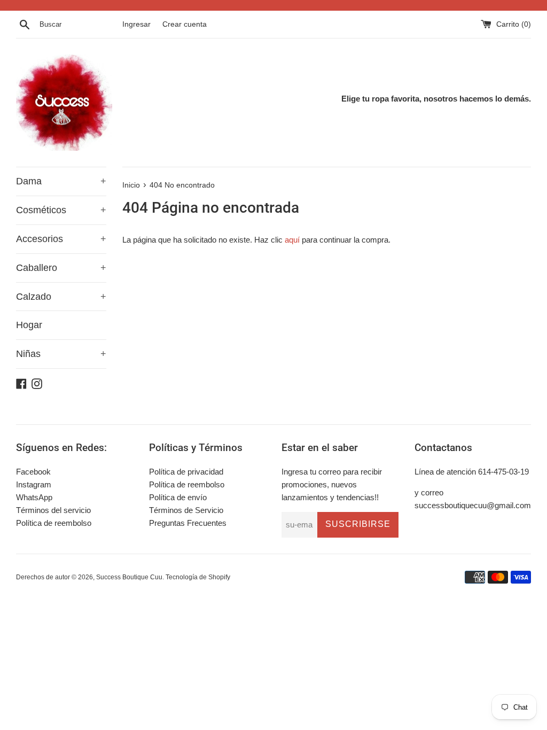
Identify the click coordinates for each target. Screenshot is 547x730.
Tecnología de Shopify (198, 577)
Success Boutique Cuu (129, 577)
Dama (61, 181)
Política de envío (178, 497)
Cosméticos (61, 210)
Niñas (61, 353)
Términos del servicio (53, 510)
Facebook (33, 471)
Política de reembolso (53, 522)
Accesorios (61, 239)
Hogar (29, 325)
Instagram (33, 484)
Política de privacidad (186, 471)
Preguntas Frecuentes (187, 522)
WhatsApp (34, 497)
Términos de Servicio (186, 510)
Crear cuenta (184, 24)
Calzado (61, 296)
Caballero (61, 267)
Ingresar (136, 24)
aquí (292, 239)
